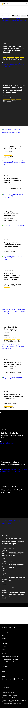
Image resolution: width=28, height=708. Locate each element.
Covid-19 (6, 324)
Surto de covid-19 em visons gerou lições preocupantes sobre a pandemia (11, 330)
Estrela (5, 373)
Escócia (11, 187)
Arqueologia (7, 251)
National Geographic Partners (10, 659)
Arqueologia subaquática (10, 407)
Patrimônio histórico (8, 156)
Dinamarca (6, 340)
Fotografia (13, 561)
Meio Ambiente (9, 270)
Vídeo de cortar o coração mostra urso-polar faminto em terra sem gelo (17, 579)
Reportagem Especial (15, 340)
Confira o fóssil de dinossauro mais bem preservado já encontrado (16, 553)
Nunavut (5, 153)
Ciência (6, 359)
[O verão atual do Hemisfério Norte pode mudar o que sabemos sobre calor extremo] (14, 262)
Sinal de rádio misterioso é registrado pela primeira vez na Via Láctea (13, 364)
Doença (5, 341)
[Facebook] (3, 679)
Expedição (6, 404)
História (7, 143)
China (5, 189)
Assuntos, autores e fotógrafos (10, 656)
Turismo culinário (7, 101)
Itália (19, 187)
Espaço (4, 646)
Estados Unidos (15, 15)
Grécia (14, 337)
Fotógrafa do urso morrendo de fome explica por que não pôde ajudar (17, 594)
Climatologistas (7, 285)
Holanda (6, 337)
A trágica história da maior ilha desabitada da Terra (13, 148)
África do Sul (16, 97)
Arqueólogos (13, 404)
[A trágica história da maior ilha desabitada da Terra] (14, 135)
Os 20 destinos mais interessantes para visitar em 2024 (13, 180)
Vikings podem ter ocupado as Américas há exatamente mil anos (12, 244)
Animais (23, 15)
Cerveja (9, 100)
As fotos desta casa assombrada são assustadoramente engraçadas (17, 566)
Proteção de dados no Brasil (8, 697)
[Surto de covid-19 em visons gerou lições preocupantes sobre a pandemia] (14, 315)
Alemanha (5, 97)
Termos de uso (5, 687)
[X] (7, 679)
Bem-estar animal (12, 341)
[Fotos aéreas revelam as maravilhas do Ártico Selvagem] (14, 449)
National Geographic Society (9, 662)
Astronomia (6, 372)
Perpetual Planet (7, 458)
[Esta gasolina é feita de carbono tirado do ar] (14, 477)
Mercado (15, 220)
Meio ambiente (6, 632)
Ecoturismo (19, 59)
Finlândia (18, 189)
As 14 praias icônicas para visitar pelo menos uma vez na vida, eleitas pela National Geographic (13, 49)
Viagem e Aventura (13, 58)
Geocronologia (14, 251)
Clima (9, 284)
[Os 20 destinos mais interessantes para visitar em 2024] (14, 167)
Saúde (5, 284)
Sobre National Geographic (8, 692)
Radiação (12, 372)
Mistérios (19, 404)
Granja (19, 341)
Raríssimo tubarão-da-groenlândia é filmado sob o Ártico (12, 435)
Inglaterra (13, 188)
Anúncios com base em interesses (9, 695)
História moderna (17, 153)
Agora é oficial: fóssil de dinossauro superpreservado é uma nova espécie (13, 541)
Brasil (4, 100)
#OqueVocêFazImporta (8, 486)
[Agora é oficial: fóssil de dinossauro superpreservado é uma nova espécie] (14, 527)
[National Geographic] (2, 4)
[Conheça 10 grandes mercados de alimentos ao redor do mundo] (14, 200)
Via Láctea (18, 372)
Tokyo (5, 220)
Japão (10, 97)
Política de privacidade (7, 690)
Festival (14, 100)
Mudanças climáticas (16, 284)
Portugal (5, 58)
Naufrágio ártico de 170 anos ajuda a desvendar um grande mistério (13, 396)
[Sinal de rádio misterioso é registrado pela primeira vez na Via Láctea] (14, 351)
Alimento (10, 220)
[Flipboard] (15, 679)
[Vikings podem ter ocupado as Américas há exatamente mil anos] (14, 231)
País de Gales (7, 188)
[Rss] (22, 679)
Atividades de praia (7, 59)
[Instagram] (11, 679)
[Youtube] (18, 679)
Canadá (17, 371)
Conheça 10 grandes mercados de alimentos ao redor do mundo (13, 214)
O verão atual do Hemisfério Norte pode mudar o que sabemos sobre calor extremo (12, 276)
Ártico (10, 153)
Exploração (15, 403)
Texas (15, 187)
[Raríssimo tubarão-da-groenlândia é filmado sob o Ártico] (14, 420)
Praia (14, 59)
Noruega (19, 188)
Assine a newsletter (8, 669)
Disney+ (4, 671)
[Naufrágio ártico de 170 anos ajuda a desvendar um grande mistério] (14, 383)
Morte (13, 285)
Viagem (5, 43)
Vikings (5, 252)
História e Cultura (10, 208)
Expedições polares (8, 157)
